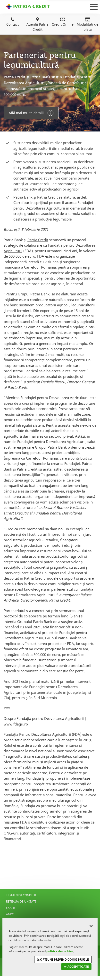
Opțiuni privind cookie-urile (64, 959)
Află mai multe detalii (26, 113)
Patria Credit (28, 6)
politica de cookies (59, 951)
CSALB (10, 908)
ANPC (10, 914)
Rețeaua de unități (21, 901)
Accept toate (78, 967)
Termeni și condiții (21, 895)
